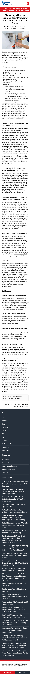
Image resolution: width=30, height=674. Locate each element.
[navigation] (28, 3)
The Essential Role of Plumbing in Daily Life (14, 590)
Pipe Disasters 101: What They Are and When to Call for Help (14, 531)
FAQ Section (6, 84)
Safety (4, 424)
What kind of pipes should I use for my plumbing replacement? (16, 99)
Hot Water (5, 459)
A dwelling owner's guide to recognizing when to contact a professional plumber (13, 609)
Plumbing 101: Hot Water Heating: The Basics (14, 585)
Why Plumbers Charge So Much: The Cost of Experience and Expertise (16, 405)
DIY (3, 434)
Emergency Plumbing (9, 466)
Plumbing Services (14, 398)
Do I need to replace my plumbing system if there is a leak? (15, 94)
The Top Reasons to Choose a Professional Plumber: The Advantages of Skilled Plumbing (13, 517)
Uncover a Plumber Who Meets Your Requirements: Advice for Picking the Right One (15, 622)
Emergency (6, 450)
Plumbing (9, 397)
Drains (4, 440)
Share (22, 28)
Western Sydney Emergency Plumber (10, 664)
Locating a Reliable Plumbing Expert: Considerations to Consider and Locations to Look (14, 638)
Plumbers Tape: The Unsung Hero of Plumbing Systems (15, 603)
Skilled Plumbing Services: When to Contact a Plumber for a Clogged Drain (15, 525)
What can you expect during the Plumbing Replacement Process (15, 78)
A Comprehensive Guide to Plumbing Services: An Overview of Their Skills (14, 596)
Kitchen (4, 421)
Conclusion (6, 82)
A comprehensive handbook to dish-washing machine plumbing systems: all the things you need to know (14, 577)
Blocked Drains (7, 463)
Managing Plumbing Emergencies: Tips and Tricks (14, 505)
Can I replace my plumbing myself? (15, 96)
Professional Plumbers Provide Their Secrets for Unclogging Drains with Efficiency (15, 484)
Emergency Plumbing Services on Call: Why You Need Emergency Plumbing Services (14, 491)
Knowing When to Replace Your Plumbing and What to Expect (13, 569)
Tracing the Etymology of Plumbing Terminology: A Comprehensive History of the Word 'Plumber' (15, 548)
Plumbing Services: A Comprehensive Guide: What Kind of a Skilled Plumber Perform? (15, 563)
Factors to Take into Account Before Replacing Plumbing (13, 74)
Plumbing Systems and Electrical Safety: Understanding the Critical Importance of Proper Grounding (14, 645)
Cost (3, 437)
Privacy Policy (9, 665)
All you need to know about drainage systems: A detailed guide (14, 511)
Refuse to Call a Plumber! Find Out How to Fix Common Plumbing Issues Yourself (14, 630)
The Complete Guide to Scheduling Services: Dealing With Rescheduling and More (15, 555)
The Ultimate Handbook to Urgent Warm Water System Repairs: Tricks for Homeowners (15, 653)
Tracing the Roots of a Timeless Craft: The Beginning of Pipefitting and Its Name (14, 499)
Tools (14, 397)
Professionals (7, 444)
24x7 (3, 417)
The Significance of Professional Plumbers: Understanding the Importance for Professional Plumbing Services (13, 539)
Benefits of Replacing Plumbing (12, 81)
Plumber (5, 398)
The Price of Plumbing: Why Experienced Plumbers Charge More (14, 616)
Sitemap (14, 665)
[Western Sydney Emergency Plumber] (6, 5)
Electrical (5, 427)
